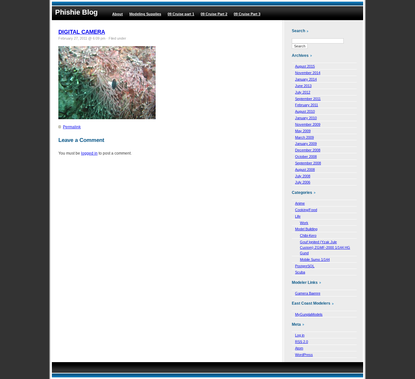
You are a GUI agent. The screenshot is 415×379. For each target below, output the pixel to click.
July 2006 (302, 182)
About (117, 14)
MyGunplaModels (309, 314)
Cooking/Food (306, 210)
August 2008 (305, 169)
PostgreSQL (304, 266)
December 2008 (307, 150)
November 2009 (307, 124)
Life (298, 216)
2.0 (301, 342)
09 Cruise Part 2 (214, 14)
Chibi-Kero (308, 235)
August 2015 (305, 66)
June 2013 (303, 86)
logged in (89, 153)
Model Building (306, 229)
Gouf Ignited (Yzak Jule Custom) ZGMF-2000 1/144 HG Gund (325, 247)
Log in (299, 335)
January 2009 (306, 143)
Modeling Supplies (145, 14)
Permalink (72, 127)
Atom (299, 348)
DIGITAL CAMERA (81, 32)
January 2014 (306, 79)
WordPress (304, 355)
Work (304, 223)
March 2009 (304, 137)
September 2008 (308, 163)
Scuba (300, 272)
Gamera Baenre (307, 293)
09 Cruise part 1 (181, 14)
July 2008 (302, 176)
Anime (300, 203)
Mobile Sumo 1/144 (315, 259)
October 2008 (306, 156)
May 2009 (303, 131)
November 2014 (307, 73)
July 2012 (302, 92)
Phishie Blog (76, 12)
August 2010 (305, 111)
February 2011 (306, 105)
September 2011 (308, 99)
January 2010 (306, 118)
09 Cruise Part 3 (247, 14)
